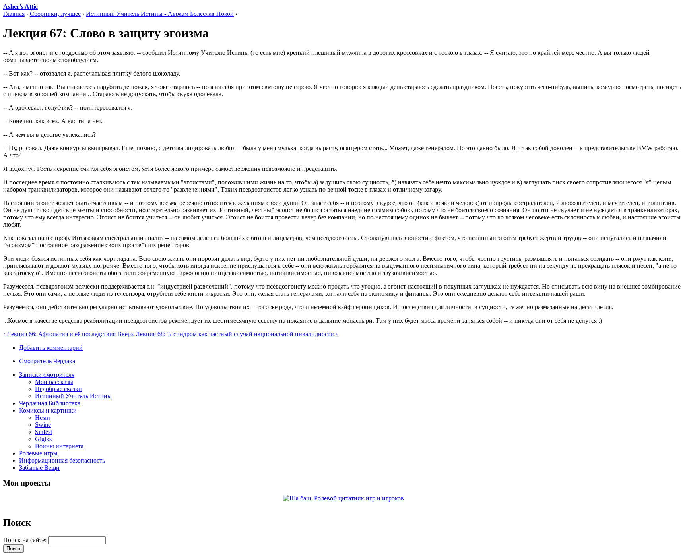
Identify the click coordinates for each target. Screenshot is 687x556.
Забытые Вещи (39, 467)
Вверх (125, 334)
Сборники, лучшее (55, 13)
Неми (42, 417)
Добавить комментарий (51, 347)
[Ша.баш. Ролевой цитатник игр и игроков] (343, 498)
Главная (14, 13)
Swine (43, 424)
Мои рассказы (54, 381)
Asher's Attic (20, 6)
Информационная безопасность (62, 460)
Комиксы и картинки (48, 410)
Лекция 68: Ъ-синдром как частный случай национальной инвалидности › (237, 334)
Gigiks (43, 439)
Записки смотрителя (46, 374)
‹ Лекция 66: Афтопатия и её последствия (59, 334)
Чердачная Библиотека (49, 403)
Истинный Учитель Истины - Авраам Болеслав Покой (160, 13)
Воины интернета (59, 446)
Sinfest (43, 431)
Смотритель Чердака (47, 361)
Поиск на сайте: (25, 540)
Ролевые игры (38, 453)
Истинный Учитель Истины (73, 396)
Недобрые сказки (58, 389)
